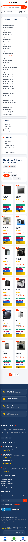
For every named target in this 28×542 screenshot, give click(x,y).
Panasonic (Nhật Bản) (10, 152)
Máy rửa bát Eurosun (7, 30)
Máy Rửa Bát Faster (7, 34)
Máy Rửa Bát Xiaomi (7, 62)
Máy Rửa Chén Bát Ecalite (9, 93)
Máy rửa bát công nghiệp (8, 25)
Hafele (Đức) (8, 150)
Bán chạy (14, 175)
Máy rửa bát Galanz (7, 39)
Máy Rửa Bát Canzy (7, 23)
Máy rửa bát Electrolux (8, 27)
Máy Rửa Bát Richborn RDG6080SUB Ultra (20, 352)
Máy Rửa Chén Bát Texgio (8, 97)
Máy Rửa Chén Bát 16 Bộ (8, 83)
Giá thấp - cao (8, 178)
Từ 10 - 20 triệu (8, 128)
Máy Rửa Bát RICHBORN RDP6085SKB (19, 259)
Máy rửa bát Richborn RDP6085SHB (6, 321)
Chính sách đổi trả (6, 481)
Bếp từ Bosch (17, 504)
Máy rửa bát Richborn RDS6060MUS (19, 197)
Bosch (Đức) (8, 141)
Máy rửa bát (15, 12)
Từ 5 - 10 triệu (8, 126)
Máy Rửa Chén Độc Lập (8, 100)
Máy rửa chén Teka (7, 109)
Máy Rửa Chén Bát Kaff (8, 95)
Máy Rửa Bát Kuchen (7, 51)
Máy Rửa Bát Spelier (7, 60)
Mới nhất (6, 175)
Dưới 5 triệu (7, 124)
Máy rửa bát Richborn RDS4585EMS (6, 228)
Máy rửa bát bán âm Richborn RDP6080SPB (7, 290)
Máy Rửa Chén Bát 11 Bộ (8, 72)
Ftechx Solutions (5, 528)
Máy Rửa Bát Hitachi (7, 44)
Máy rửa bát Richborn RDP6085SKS (19, 290)
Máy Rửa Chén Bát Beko (8, 90)
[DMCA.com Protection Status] (16, 509)
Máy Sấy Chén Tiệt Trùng (8, 112)
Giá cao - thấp (17, 178)
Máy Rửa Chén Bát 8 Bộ (8, 88)
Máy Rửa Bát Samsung (8, 58)
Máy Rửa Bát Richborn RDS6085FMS (6, 352)
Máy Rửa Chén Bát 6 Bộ (8, 86)
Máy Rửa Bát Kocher (7, 48)
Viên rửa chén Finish (7, 114)
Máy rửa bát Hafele (7, 41)
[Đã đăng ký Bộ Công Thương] (6, 509)
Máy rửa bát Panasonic (8, 53)
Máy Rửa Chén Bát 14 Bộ (8, 79)
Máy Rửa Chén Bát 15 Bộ (8, 81)
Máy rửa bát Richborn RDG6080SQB (19, 228)
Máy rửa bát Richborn (8, 55)
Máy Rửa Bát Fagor (7, 32)
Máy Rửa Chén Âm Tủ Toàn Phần (10, 67)
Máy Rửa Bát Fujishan (8, 37)
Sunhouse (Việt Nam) (9, 145)
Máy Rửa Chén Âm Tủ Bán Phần (10, 65)
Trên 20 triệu (7, 131)
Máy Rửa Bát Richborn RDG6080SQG (6, 259)
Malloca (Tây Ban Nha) (10, 147)
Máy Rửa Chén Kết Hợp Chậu (9, 102)
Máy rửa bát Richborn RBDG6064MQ (6, 197)
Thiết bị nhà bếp (9, 12)
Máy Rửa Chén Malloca (8, 104)
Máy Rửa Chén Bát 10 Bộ (8, 69)
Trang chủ (4, 12)
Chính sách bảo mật (6, 485)
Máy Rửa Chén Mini (7, 107)
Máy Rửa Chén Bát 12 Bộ (8, 74)
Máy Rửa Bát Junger (7, 46)
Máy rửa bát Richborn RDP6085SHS (19, 321)
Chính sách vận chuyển (7, 483)
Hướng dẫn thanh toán (7, 487)
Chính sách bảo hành (7, 479)
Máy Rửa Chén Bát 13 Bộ (8, 76)
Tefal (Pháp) (7, 143)
